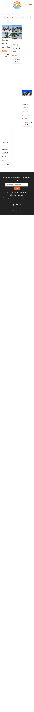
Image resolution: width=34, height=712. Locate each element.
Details (9, 55)
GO (17, 188)
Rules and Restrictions (17, 195)
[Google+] (20, 205)
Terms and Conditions (18, 192)
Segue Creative (18, 210)
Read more (6, 55)
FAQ (6, 192)
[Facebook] (13, 205)
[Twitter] (17, 205)
